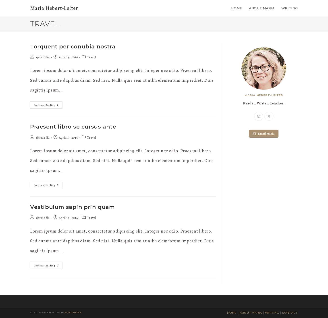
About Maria (251, 312)
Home (232, 312)
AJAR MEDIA (73, 312)
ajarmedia (42, 57)
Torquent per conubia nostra (72, 46)
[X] (268, 116)
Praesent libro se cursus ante (73, 126)
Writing (272, 312)
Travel (91, 57)
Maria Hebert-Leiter (54, 8)
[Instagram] (258, 116)
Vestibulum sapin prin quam (72, 207)
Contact (290, 312)
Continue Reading (48, 106)
